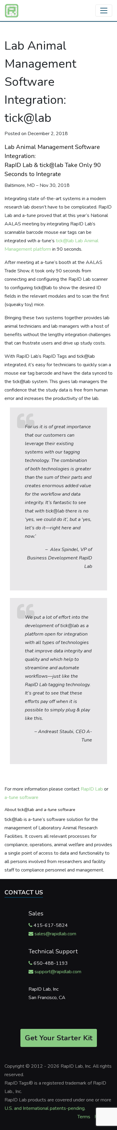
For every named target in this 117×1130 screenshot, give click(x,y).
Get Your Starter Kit (58, 1038)
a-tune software (21, 797)
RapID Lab (92, 789)
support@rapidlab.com (57, 971)
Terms (83, 1116)
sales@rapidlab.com (55, 933)
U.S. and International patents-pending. (45, 1108)
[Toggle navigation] (103, 11)
